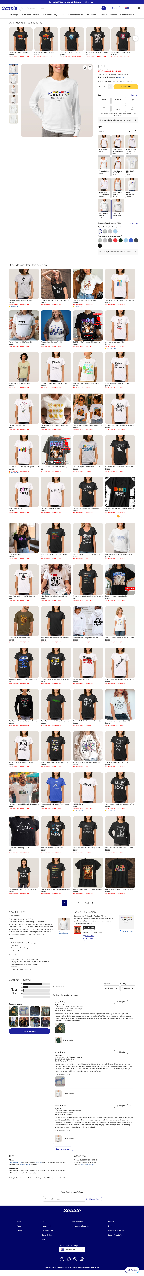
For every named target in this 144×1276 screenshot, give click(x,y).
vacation (23, 1165)
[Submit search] (103, 8)
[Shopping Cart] (138, 8)
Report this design (126, 931)
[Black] (100, 245)
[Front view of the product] (57, 100)
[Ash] (105, 231)
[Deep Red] (115, 240)
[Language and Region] (129, 8)
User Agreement (84, 1267)
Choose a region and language (69, 1246)
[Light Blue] (115, 231)
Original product (68, 1040)
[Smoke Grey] (110, 240)
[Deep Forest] (120, 240)
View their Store (88, 935)
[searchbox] (62, 8)
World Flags (121, 77)
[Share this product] (85, 67)
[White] (100, 231)
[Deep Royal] (131, 240)
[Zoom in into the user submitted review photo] (14, 1011)
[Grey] (110, 231)
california (18, 1162)
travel (28, 1165)
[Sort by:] (135, 131)
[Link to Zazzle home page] (10, 8)
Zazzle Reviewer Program (64, 1010)
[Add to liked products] (90, 67)
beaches (39, 1162)
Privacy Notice (94, 1267)
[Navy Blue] (136, 240)
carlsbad (12, 1162)
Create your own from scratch (64, 933)
